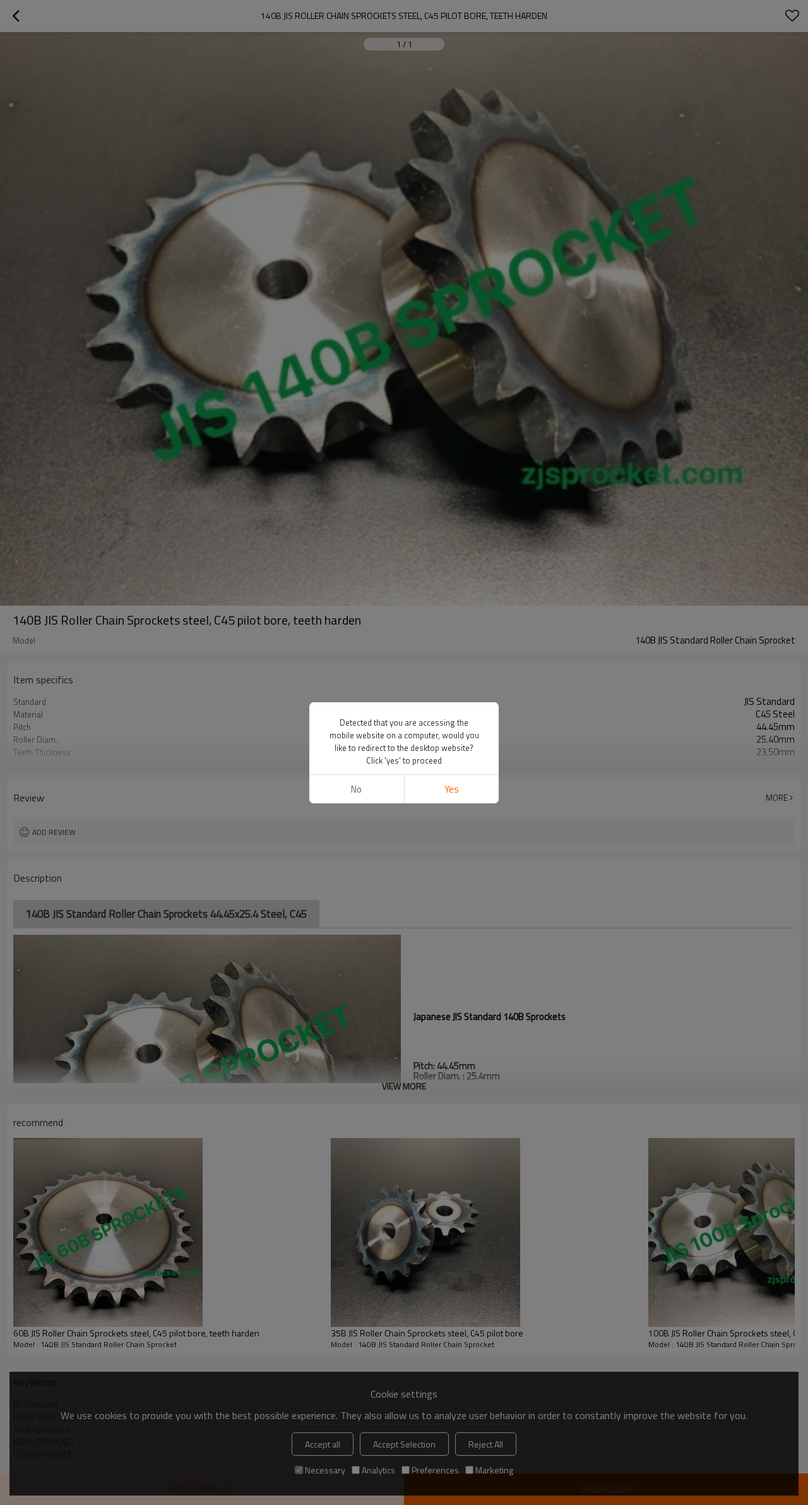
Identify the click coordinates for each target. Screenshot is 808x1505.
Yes (451, 789)
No (356, 789)
